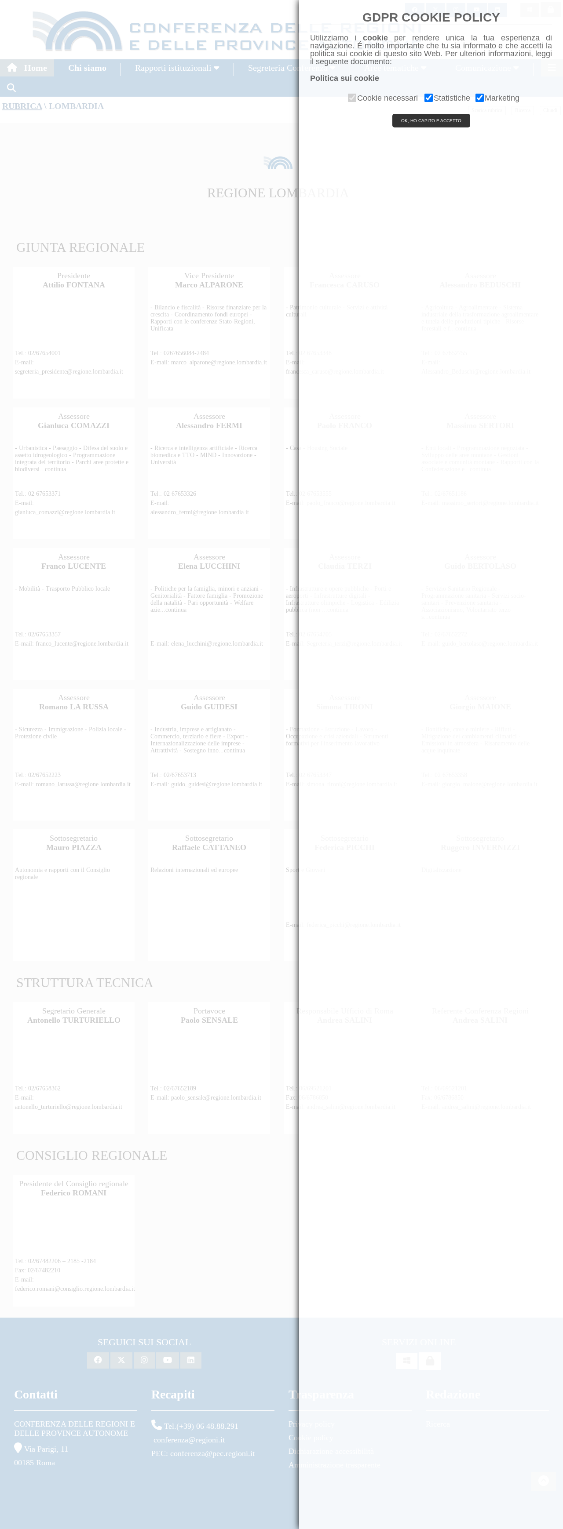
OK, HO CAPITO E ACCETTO (431, 120)
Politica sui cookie (344, 78)
